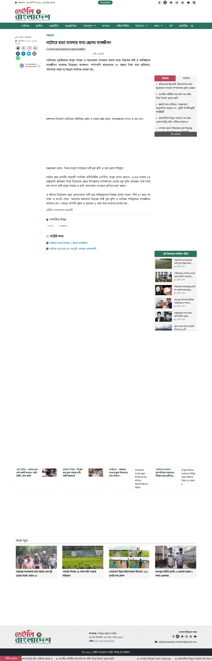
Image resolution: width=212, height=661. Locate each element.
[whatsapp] (17, 58)
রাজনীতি (53, 26)
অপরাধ (106, 26)
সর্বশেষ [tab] (165, 78)
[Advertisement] (28, 114)
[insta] (186, 636)
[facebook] (17, 53)
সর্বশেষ (25, 26)
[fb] (159, 2)
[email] (34, 53)
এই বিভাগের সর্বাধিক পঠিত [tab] (175, 254)
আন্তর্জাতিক (71, 26)
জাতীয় (39, 26)
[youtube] (195, 636)
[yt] (188, 2)
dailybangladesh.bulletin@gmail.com (178, 641)
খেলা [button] (157, 26)
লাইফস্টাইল (123, 26)
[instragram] (177, 2)
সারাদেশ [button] (88, 26)
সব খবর (174, 134)
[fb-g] (165, 2)
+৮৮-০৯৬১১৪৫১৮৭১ (104, 641)
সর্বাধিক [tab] (186, 78)
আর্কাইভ (183, 26)
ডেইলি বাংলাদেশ (99, 652)
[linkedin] (182, 2)
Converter (105, 2)
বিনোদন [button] (140, 26)
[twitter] (171, 2)
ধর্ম (170, 26)
